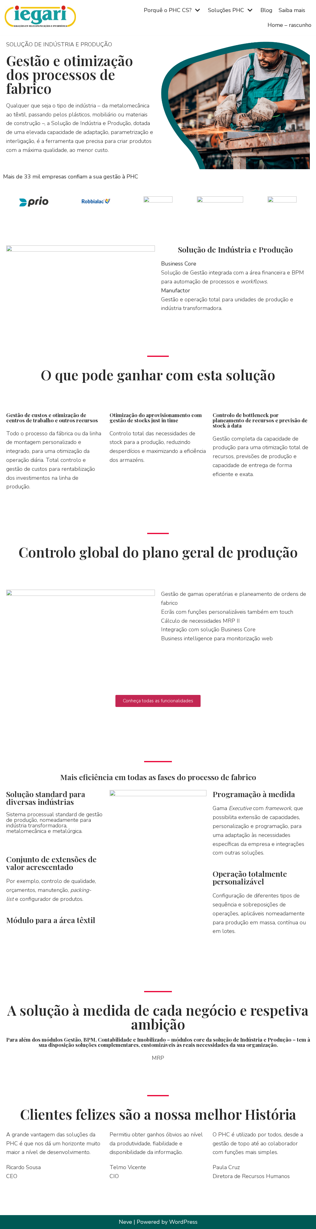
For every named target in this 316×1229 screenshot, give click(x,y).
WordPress (183, 1222)
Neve (125, 1222)
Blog (266, 10)
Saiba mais (292, 10)
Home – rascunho (289, 25)
